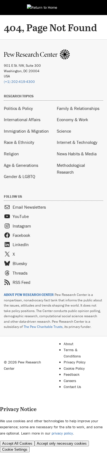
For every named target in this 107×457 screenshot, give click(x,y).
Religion (11, 153)
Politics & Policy (18, 108)
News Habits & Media (77, 153)
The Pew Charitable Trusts (43, 326)
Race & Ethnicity (19, 142)
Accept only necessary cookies (62, 443)
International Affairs (22, 119)
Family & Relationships (78, 108)
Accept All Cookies (17, 443)
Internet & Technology (77, 142)
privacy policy (62, 433)
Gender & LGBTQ (19, 176)
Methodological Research (71, 168)
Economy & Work (72, 119)
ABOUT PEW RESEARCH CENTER (29, 294)
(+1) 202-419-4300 (19, 81)
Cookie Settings (14, 449)
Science (64, 131)
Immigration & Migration (26, 131)
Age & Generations (21, 165)
